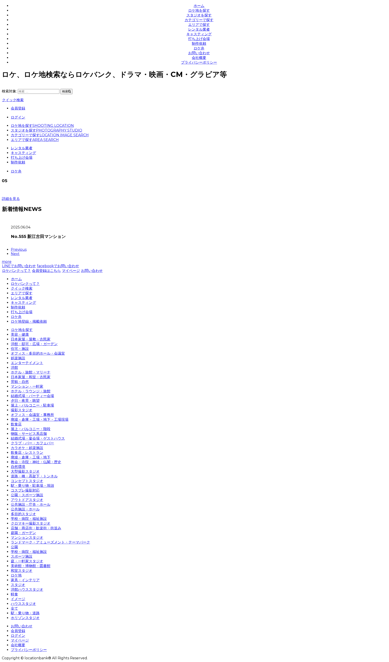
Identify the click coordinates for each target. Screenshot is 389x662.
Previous (19, 249)
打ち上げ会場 (199, 39)
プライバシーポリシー (199, 62)
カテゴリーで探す (199, 20)
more (6, 261)
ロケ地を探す (199, 10)
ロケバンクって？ (16, 270)
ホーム (199, 6)
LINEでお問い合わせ (19, 266)
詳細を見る (11, 199)
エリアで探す (199, 24)
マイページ (71, 270)
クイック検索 (13, 100)
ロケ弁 (199, 48)
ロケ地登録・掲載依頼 (29, 321)
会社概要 (199, 58)
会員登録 (18, 108)
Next (15, 254)
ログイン (18, 117)
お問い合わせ (199, 53)
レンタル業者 (199, 29)
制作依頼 (199, 43)
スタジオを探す (199, 15)
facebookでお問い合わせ (58, 266)
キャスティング (199, 34)
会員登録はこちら (46, 270)
